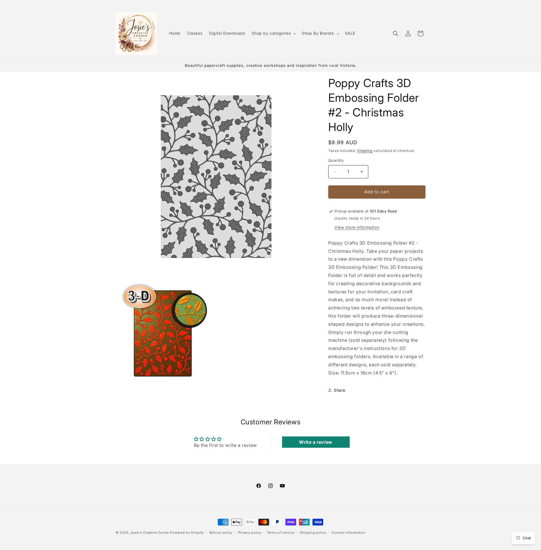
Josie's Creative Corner (149, 533)
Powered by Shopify (187, 533)
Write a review (315, 442)
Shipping (365, 150)
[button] (273, 33)
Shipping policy (313, 533)
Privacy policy (249, 533)
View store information (356, 227)
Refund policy (220, 533)
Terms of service (280, 533)
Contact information (348, 533)
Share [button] (339, 390)
